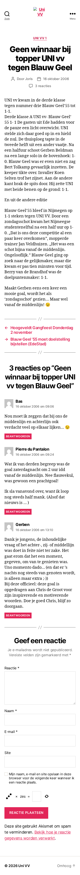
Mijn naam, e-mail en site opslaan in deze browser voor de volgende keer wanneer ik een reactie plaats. (41, 778)
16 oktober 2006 (56, 79)
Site (7, 753)
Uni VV (24, 865)
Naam (10, 711)
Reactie (11, 668)
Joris (29, 79)
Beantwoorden (18, 436)
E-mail (11, 732)
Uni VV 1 (40, 38)
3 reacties (43, 86)
